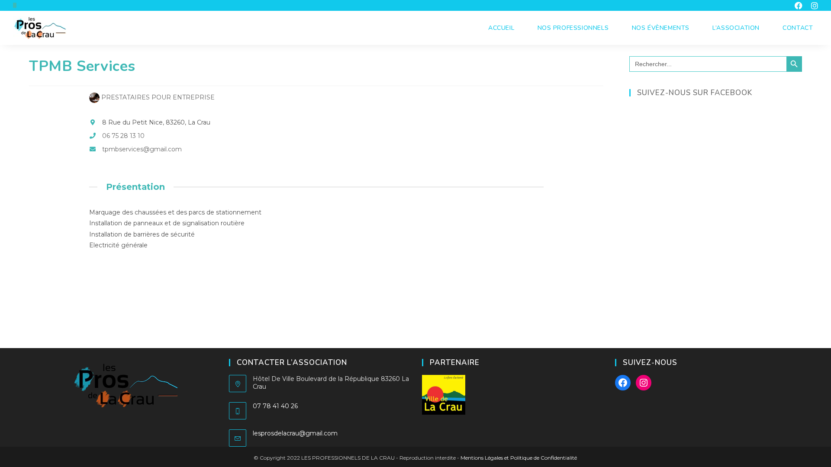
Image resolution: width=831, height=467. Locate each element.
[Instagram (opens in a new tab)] (812, 5)
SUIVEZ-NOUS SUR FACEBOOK (694, 93)
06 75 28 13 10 (123, 136)
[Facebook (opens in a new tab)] (798, 5)
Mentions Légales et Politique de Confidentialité (519, 457)
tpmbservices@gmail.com (142, 149)
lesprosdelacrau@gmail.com (295, 433)
